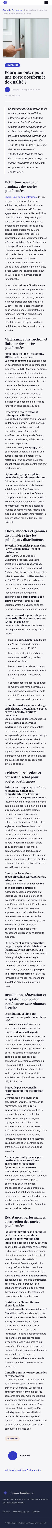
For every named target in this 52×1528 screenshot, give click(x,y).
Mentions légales (21, 1511)
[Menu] (46, 2)
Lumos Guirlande (22, 1493)
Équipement (17, 10)
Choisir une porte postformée (21, 196)
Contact (36, 1511)
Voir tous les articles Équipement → (23, 1470)
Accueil (6, 10)
